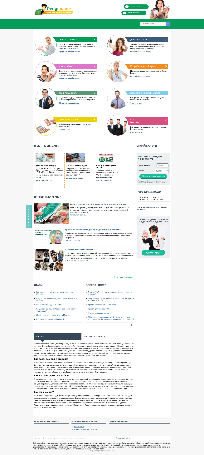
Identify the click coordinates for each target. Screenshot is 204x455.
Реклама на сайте (123, 438)
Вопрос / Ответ (135, 7)
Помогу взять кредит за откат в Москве (53, 315)
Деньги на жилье (68, 39)
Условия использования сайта (86, 430)
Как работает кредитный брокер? (50, 319)
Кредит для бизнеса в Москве (100, 309)
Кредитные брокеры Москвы (145, 93)
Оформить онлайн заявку (69, 52)
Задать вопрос (133, 13)
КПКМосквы (134, 121)
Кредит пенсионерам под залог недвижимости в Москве (93, 229)
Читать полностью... (78, 215)
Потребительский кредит (144, 66)
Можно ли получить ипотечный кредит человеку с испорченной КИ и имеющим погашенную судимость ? (111, 318)
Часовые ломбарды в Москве (80, 250)
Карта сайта (79, 427)
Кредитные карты (68, 93)
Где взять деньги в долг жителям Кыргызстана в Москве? (99, 204)
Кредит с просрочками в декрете (102, 305)
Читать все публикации (123, 277)
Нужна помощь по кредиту (99, 313)
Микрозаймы (65, 66)
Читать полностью (44, 180)
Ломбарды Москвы (69, 119)
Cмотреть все (136, 103)
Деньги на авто (138, 39)
